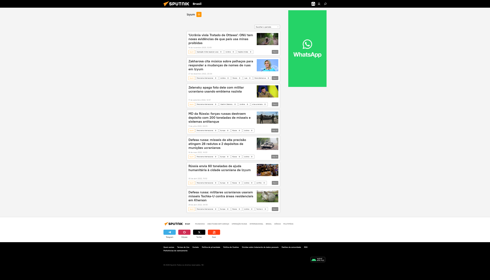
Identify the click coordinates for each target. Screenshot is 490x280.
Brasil (269, 224)
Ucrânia (228, 52)
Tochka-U (259, 209)
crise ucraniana (257, 104)
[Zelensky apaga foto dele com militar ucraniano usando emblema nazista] (267, 91)
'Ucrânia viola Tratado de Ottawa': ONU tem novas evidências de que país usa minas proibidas (220, 39)
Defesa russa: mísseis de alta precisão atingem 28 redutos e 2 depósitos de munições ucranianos (217, 144)
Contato (195, 247)
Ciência (277, 224)
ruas (245, 78)
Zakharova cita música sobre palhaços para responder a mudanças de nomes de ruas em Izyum (220, 65)
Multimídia (288, 224)
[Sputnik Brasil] (177, 7)
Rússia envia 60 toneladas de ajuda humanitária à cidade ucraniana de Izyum (219, 168)
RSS (306, 247)
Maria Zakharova (260, 78)
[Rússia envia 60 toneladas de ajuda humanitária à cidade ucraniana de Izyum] (267, 170)
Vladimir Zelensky (226, 104)
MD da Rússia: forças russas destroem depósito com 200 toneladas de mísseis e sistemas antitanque (219, 118)
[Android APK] (318, 260)
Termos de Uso (183, 247)
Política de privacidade (211, 247)
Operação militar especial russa (207, 52)
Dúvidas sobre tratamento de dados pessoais (260, 247)
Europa (222, 130)
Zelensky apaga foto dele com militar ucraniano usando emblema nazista (216, 89)
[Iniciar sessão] (319, 3)
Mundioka (200, 224)
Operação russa (239, 224)
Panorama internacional (205, 78)
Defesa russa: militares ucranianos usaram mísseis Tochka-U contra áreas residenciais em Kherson (220, 196)
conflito (259, 183)
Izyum (191, 14)
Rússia (235, 78)
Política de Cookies (231, 247)
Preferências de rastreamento (175, 250)
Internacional (256, 224)
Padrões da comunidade (291, 247)
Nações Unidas (243, 52)
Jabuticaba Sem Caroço (218, 224)
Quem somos (168, 247)
